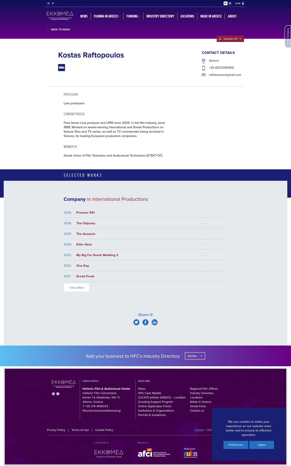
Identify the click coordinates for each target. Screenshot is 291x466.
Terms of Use (80, 430)
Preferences (236, 444)
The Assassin (85, 233)
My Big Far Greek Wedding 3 (97, 255)
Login (238, 3)
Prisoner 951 (85, 212)
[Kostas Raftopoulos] (136, 322)
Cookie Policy (104, 430)
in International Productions (117, 199)
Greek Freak (85, 276)
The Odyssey (85, 223)
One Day (82, 265)
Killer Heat (84, 244)
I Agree (261, 444)
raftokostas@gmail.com (225, 74)
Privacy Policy (56, 430)
